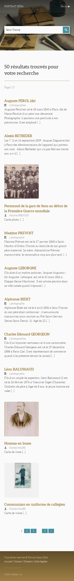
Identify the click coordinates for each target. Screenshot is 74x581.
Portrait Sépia (14, 6)
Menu (64, 6)
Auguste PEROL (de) (19, 101)
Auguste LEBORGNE (20, 268)
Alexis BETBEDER (18, 136)
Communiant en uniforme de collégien (34, 504)
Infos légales (40, 561)
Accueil (8, 561)
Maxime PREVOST (19, 233)
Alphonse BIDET (17, 299)
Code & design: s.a (13, 574)
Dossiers (28, 561)
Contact (18, 561)
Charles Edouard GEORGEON (27, 334)
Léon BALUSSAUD (19, 369)
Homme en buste (17, 443)
